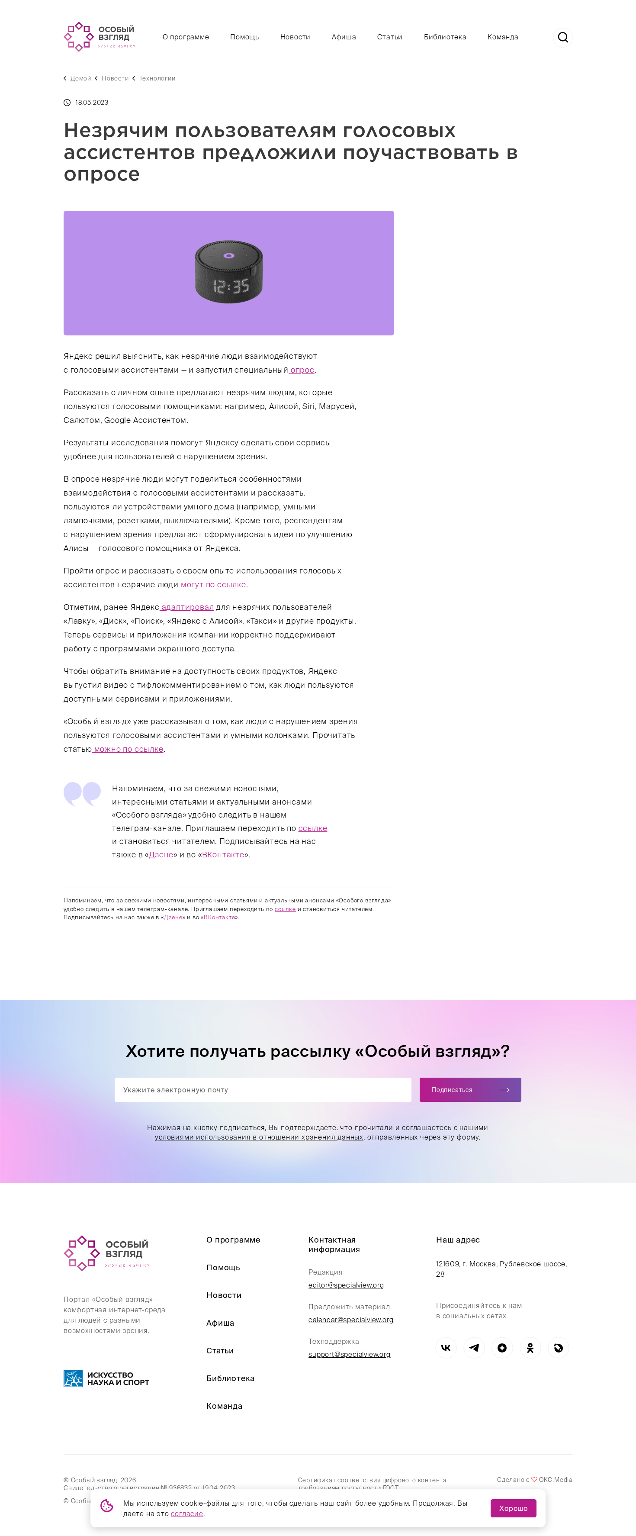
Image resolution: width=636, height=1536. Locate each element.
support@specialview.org (349, 1354)
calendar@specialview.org (350, 1319)
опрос (302, 369)
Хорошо (513, 1508)
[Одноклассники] (530, 1348)
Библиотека (445, 37)
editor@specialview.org (346, 1285)
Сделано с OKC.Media (534, 1479)
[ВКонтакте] (446, 1348)
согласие (187, 1513)
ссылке (313, 828)
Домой (81, 78)
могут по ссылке (212, 584)
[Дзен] (502, 1348)
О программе (186, 37)
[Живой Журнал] (558, 1348)
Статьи (390, 37)
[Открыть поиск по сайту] (563, 38)
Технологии (157, 78)
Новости (295, 37)
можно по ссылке (128, 749)
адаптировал (187, 607)
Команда (503, 37)
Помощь (244, 37)
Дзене (161, 854)
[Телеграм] (474, 1348)
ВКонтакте (223, 854)
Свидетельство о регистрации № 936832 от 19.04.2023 (149, 1487)
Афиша (344, 37)
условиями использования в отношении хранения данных (259, 1137)
